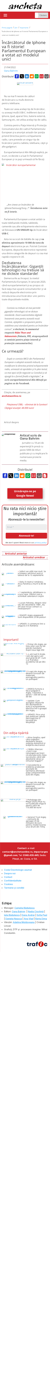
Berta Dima (41, 918)
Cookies (8, 884)
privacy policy (41, 542)
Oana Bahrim (11, 70)
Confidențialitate (12, 880)
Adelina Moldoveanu (24, 922)
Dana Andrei (28, 915)
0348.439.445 (31, 855)
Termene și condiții (14, 887)
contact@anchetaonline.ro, (17, 851)
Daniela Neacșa (13, 918)
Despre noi (10, 873)
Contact (8, 877)
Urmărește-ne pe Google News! (25, 493)
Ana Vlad (28, 918)
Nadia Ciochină (36, 911)
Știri (16, 27)
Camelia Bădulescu (24, 908)
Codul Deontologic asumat (18, 869)
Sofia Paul (42, 915)
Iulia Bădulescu (12, 915)
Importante (24, 27)
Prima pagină (7, 27)
